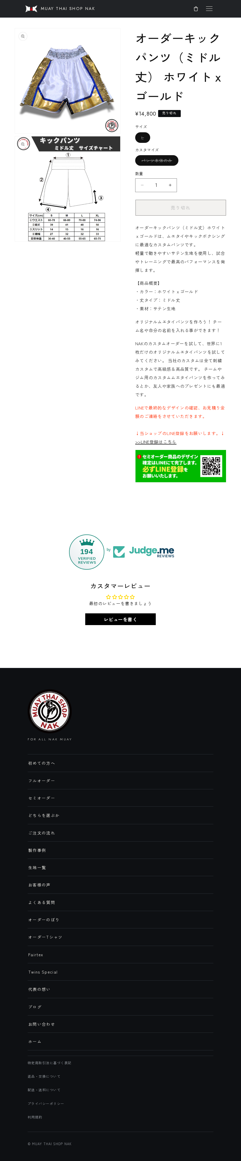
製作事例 (37, 850)
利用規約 (35, 1117)
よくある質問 (41, 902)
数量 (139, 173)
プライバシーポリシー (46, 1103)
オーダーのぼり (44, 920)
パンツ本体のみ (159, 160)
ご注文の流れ (41, 833)
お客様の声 (39, 885)
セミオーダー (41, 798)
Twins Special (43, 972)
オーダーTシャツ (45, 937)
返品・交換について (44, 1076)
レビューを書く (120, 619)
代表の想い (39, 989)
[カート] (195, 8)
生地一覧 (37, 867)
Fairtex (35, 954)
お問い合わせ (41, 1024)
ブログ (35, 1007)
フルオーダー (41, 780)
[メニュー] (209, 8)
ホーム (35, 1041)
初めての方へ (41, 763)
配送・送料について (44, 1089)
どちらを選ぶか (44, 815)
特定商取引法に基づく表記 (50, 1062)
